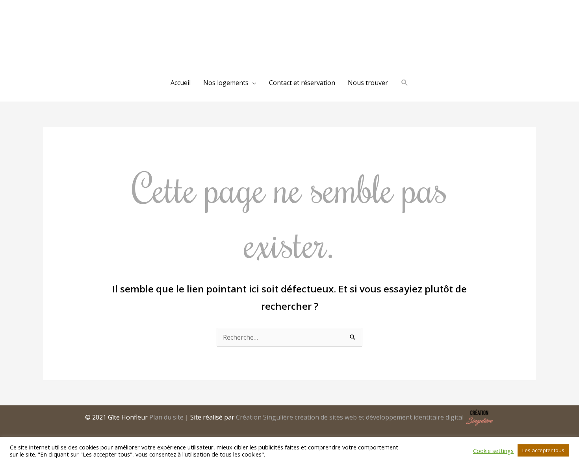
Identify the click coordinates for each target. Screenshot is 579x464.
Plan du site (166, 417)
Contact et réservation (302, 82)
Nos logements (226, 82)
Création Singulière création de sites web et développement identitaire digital (350, 417)
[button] (405, 83)
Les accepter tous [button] (543, 450)
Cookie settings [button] (493, 450)
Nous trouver (368, 82)
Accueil (181, 82)
